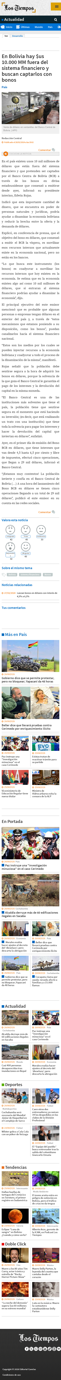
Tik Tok (50, 1349)
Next (59, 27)
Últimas (25, 27)
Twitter (31, 1349)
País (50, 27)
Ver (7, 35)
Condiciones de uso (12, 1374)
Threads (54, 1349)
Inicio (9, 27)
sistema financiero (30, 574)
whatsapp (36, 1349)
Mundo (39, 27)
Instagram (40, 1349)
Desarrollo (17, 35)
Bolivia (12, 574)
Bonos (48, 574)
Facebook (27, 1349)
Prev (1, 27)
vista (4, 826)
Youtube (45, 1349)
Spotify (59, 1349)
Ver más (6, 639)
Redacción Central (12, 138)
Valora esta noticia (15, 520)
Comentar (44, 150)
